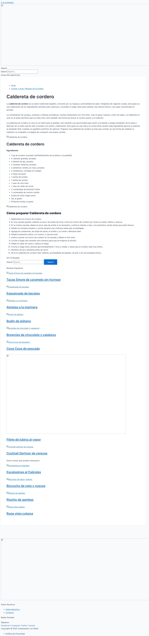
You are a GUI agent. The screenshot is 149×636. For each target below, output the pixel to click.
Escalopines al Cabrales (24, 472)
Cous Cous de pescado (23, 348)
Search (4, 71)
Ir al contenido (7, 2)
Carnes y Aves (17, 88)
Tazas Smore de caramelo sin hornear (34, 279)
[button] (74, 68)
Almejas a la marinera (22, 307)
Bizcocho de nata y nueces (26, 486)
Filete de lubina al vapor (24, 439)
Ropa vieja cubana (20, 513)
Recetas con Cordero (34, 88)
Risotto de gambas (20, 499)
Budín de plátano (19, 321)
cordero (27, 115)
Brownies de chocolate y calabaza (31, 335)
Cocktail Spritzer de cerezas (27, 453)
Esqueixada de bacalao (23, 293)
